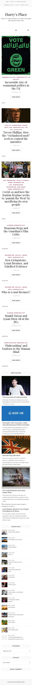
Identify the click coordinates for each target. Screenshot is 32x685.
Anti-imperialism (9, 180)
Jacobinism (5, 248)
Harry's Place (16, 14)
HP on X (17, 5)
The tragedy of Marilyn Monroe (14, 600)
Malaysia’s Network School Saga (15, 563)
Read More (16, 97)
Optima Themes (21, 682)
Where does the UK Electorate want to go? (15, 615)
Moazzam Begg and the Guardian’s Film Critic (16, 231)
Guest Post (5, 280)
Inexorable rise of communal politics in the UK (16, 85)
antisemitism (9, 255)
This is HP (12, 1)
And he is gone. (12, 584)
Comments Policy (9, 5)
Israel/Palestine (21, 1)
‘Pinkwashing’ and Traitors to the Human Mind (16, 349)
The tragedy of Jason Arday (15, 539)
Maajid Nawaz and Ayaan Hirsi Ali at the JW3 (16, 319)
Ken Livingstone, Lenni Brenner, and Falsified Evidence (16, 263)
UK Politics (18, 129)
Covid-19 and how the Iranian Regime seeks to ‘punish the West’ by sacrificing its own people (16, 198)
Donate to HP (24, 5)
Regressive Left (21, 77)
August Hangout (12, 547)
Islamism (10, 225)
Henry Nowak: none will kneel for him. (15, 593)
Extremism (17, 182)
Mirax (3, 103)
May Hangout (11, 622)
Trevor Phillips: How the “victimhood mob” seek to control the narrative (16, 137)
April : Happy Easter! (13, 629)
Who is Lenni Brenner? (16, 292)
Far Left (18, 255)
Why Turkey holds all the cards (14, 570)
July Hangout (11, 577)
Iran (18, 187)
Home (7, 1)
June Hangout (11, 607)
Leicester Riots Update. (14, 532)
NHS (11, 127)
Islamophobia (16, 125)
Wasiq (3, 156)
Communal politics (9, 77)
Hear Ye (10, 554)
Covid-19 (8, 125)
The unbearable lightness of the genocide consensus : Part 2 (15, 638)
